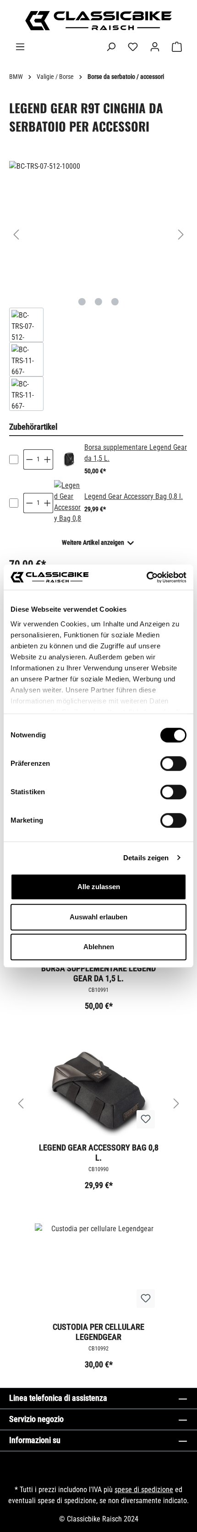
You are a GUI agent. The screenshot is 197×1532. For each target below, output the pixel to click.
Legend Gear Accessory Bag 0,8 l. (133, 496)
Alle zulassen (98, 886)
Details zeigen (146, 858)
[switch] (173, 763)
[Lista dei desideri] (133, 47)
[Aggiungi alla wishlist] (146, 1119)
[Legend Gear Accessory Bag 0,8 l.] (68, 503)
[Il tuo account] (155, 47)
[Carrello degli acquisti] (177, 47)
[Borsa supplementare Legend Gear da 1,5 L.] (68, 459)
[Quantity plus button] (48, 459)
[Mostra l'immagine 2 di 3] (98, 301)
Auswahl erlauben (98, 917)
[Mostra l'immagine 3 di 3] (115, 301)
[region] (98, 286)
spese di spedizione (144, 1489)
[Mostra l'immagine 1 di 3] (82, 301)
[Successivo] (181, 234)
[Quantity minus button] (29, 459)
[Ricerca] (111, 47)
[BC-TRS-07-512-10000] (98, 225)
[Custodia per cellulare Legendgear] (98, 1269)
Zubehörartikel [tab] (33, 426)
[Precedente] (16, 234)
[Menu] (20, 47)
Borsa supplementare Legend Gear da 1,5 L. (98, 973)
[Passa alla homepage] (98, 20)
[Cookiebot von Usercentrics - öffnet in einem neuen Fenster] (146, 577)
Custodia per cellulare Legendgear (98, 1332)
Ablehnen (98, 947)
